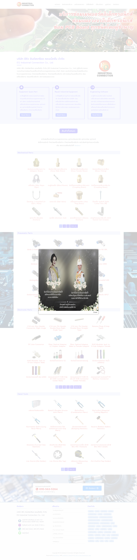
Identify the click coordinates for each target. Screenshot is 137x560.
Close (95, 312)
